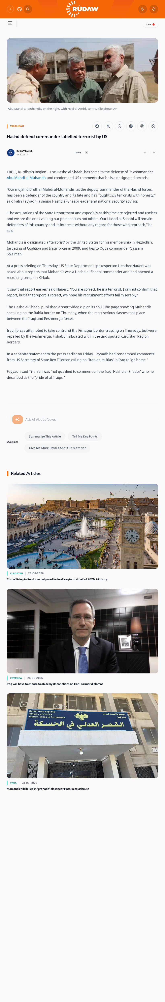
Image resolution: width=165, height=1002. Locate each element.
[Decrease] (145, 153)
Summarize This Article (45, 436)
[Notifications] (154, 9)
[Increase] (154, 153)
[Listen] (86, 153)
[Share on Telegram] (131, 126)
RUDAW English (24, 151)
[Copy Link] (153, 126)
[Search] (28, 9)
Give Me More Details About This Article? (57, 448)
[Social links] (10, 9)
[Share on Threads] (142, 126)
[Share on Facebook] (97, 126)
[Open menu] (10, 24)
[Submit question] (17, 419)
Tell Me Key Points (85, 436)
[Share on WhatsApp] (119, 126)
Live (148, 24)
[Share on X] (108, 126)
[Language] (19, 9)
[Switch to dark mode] (142, 9)
